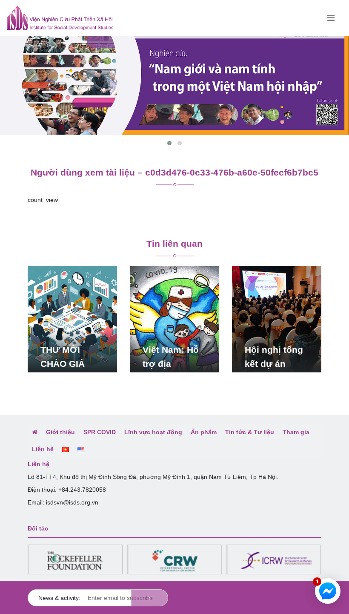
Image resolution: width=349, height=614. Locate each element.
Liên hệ (43, 449)
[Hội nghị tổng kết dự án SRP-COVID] (276, 318)
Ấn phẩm (204, 432)
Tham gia (296, 432)
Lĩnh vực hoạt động (153, 432)
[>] (149, 597)
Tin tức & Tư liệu (249, 432)
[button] (169, 143)
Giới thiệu (60, 432)
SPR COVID (99, 432)
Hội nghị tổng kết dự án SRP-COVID (274, 364)
